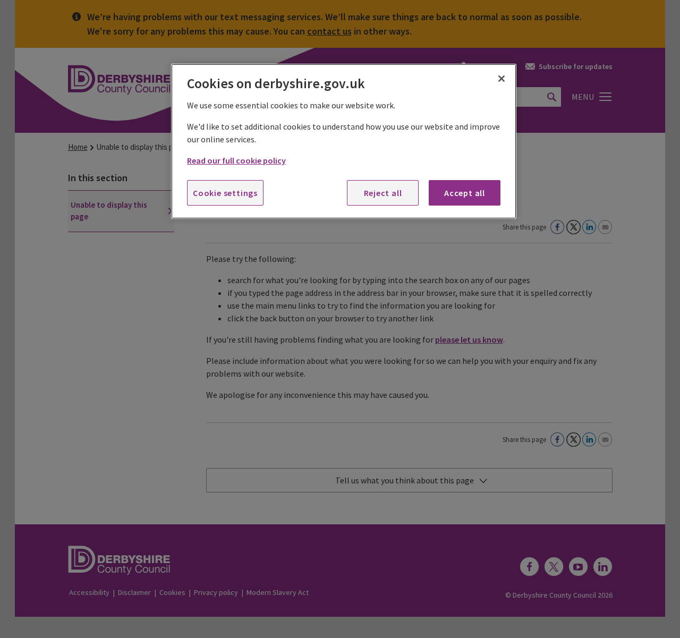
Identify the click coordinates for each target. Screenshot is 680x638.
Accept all (464, 193)
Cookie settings (225, 193)
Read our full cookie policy (236, 160)
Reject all (383, 193)
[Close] (501, 78)
